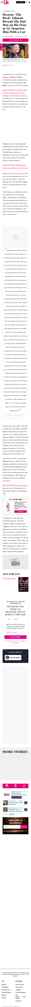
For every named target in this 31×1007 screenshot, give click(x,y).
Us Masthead (5, 987)
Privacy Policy (15, 642)
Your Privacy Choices (17, 996)
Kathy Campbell (8, 36)
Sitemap (4, 998)
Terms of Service (20, 984)
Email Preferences (6, 992)
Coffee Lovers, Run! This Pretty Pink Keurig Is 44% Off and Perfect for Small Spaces (20, 505)
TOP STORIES (14, 40)
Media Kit (4, 995)
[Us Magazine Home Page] (6, 2)
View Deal (20, 511)
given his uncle (19, 173)
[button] (27, 2)
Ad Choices (18, 1001)
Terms (22, 641)
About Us (4, 984)
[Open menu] (2, 2)
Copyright (18, 990)
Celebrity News (9, 11)
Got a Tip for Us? (6, 990)
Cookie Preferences (20, 992)
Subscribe (20, 2)
